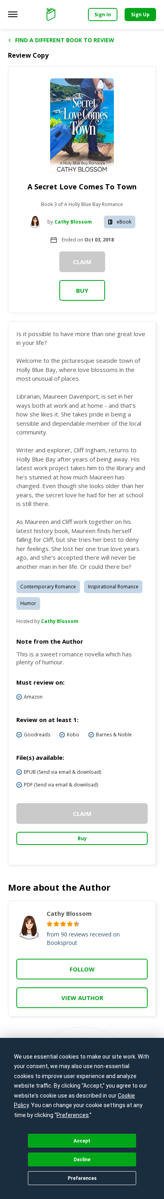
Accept (82, 1141)
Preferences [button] (73, 1115)
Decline (82, 1159)
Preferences (82, 1178)
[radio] (50, 924)
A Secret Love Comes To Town (82, 186)
